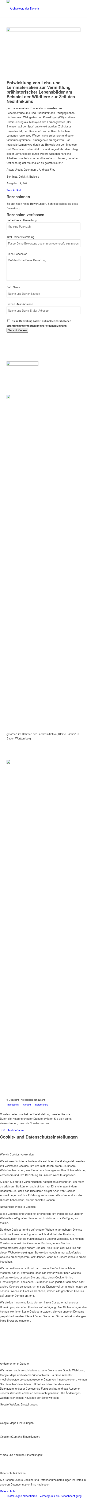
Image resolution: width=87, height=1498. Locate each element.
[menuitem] (13, 1104)
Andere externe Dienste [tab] (14, 1363)
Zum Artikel (14, 190)
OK (3, 1130)
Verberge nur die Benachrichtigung (61, 1496)
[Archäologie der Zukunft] (36, 8)
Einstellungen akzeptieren (21, 1496)
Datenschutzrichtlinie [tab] (13, 1473)
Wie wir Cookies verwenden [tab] (17, 1154)
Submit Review (17, 330)
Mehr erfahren (16, 1130)
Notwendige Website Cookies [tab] (18, 1207)
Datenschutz (7, 1491)
